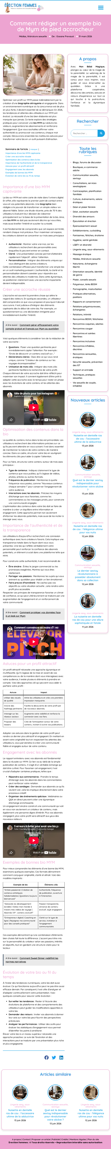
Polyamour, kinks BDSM (85, 284)
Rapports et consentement (87, 301)
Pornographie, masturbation (87, 289)
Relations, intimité (82, 314)
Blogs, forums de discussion (87, 162)
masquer (34, 149)
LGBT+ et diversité (82, 244)
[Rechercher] (101, 133)
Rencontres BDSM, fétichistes (88, 319)
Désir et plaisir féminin (84, 207)
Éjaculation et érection (84, 221)
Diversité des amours (83, 216)
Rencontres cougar (83, 328)
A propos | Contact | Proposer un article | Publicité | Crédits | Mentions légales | (50, 1139)
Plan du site (93, 1139)
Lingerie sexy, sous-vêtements (88, 249)
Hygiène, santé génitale (85, 240)
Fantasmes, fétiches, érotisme (88, 235)
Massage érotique (82, 254)
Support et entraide (83, 370)
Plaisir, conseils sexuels (84, 279)
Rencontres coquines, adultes (88, 324)
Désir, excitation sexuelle (85, 211)
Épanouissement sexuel (85, 226)
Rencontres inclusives (84, 341)
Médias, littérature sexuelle (87, 258)
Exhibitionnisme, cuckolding (87, 230)
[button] (100, 7)
